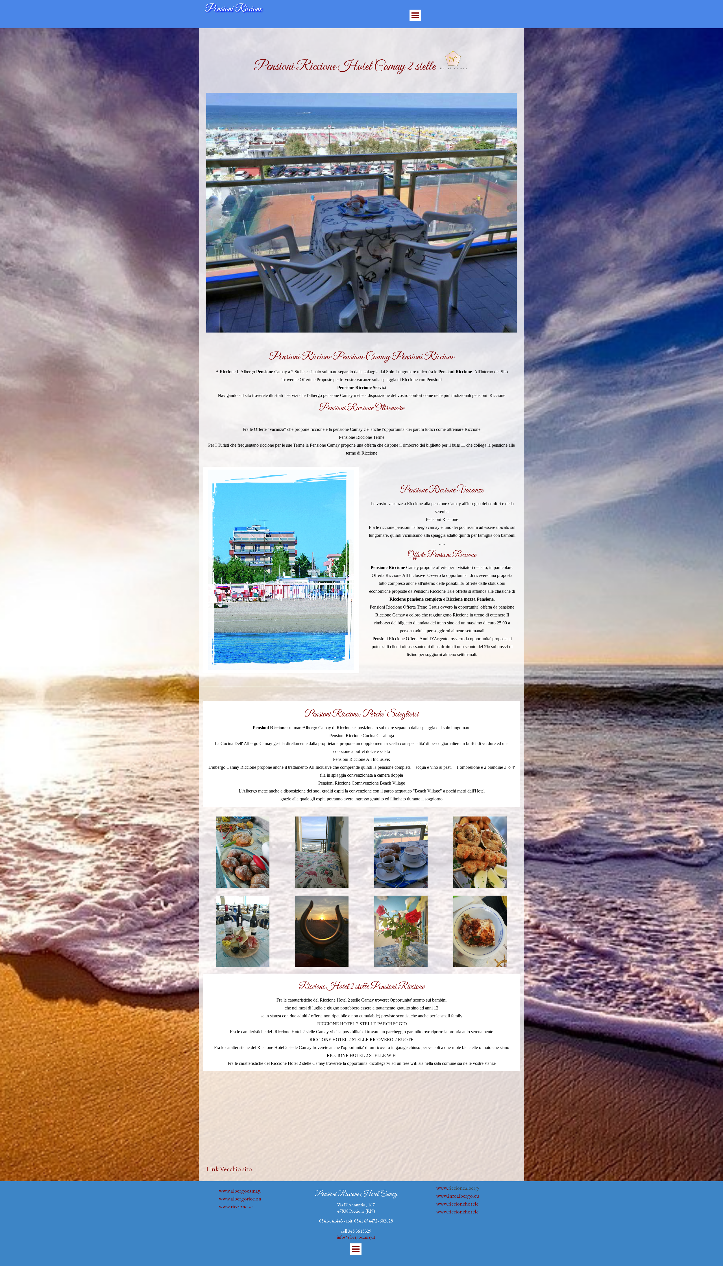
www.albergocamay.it (241, 1190)
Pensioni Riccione (233, 9)
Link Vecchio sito (229, 1169)
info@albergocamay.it (356, 1237)
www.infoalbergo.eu (457, 1195)
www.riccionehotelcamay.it (464, 1211)
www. (442, 1187)
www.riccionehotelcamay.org (467, 1203)
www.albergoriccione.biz (244, 1198)
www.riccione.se (235, 1206)
